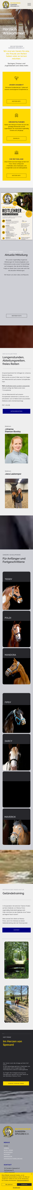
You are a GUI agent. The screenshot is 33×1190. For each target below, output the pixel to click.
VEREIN (6, 1148)
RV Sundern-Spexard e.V (12, 1168)
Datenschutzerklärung (23, 1180)
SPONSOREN (8, 1152)
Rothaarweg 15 (9, 1170)
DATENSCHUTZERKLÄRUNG (13, 1159)
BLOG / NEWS (8, 1150)
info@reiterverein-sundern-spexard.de (17, 386)
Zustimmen (24, 1184)
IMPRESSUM (8, 1156)
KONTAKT (7, 1154)
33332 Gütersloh (9, 1172)
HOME (6, 1146)
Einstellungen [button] (16, 1187)
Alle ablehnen (9, 1184)
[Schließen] (31, 1175)
